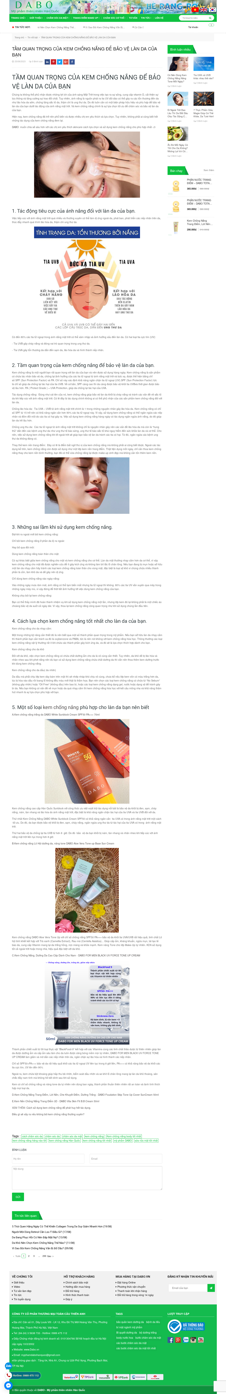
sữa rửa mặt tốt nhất (146, 1140)
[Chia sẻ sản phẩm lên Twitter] (59, 61)
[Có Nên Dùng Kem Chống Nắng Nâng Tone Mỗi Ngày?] (178, 64)
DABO (15, 127)
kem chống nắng (61, 707)
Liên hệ (159, 18)
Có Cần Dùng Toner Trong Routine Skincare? (110, 27)
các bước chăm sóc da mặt (131, 1343)
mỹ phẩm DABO (123, 1140)
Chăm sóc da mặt (57, 18)
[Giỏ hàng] (209, 27)
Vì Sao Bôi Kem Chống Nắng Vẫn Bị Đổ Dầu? (38, 1248)
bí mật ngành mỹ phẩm (129, 1327)
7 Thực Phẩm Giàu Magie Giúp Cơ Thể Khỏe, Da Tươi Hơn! (204, 113)
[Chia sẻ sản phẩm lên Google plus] (65, 61)
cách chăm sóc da (32, 1136)
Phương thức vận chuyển (131, 1286)
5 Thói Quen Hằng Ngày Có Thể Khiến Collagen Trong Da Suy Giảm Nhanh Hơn (57, 1226)
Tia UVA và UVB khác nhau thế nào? (204, 77)
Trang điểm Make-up (86, 18)
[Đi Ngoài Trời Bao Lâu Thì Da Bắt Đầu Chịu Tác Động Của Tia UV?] (178, 99)
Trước (18, 1256)
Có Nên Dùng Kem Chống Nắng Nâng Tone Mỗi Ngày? (177, 78)
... (39, 1255)
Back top (208, 1113)
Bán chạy (176, 170)
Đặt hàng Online (126, 1282)
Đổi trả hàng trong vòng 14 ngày (135, 1295)
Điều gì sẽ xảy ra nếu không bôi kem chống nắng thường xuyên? (48, 1114)
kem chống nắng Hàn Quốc (64, 1140)
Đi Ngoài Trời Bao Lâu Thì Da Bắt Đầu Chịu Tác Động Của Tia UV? (178, 113)
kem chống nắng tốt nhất (97, 1140)
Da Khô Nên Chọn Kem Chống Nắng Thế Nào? (39, 1242)
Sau (49, 1256)
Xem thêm (209, 170)
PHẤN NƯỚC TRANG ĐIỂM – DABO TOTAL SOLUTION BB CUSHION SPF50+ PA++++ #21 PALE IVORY (199, 202)
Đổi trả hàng (72, 1291)
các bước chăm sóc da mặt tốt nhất (136, 1348)
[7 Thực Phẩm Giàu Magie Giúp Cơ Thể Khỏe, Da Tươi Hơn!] (204, 99)
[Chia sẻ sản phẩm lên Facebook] (72, 61)
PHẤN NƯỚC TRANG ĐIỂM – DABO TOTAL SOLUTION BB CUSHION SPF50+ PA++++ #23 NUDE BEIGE (199, 181)
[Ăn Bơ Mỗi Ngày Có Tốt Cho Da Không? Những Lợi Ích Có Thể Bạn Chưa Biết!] (178, 134)
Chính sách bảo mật (77, 1282)
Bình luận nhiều (180, 49)
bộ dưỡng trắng (148, 1332)
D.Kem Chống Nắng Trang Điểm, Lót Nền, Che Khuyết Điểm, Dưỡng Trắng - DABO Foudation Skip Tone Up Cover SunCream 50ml (85, 1094)
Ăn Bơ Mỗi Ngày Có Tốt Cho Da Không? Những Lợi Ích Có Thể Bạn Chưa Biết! (178, 148)
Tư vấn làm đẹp (22, 1291)
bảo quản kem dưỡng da (130, 1322)
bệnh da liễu (153, 1322)
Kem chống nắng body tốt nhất (124, 1136)
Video (17, 1286)
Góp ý (69, 1299)
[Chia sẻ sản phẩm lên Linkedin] (47, 61)
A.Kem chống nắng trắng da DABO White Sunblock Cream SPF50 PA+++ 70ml (56, 714)
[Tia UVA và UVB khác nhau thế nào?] (204, 64)
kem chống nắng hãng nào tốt (29, 1140)
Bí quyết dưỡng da (126, 1332)
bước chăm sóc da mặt (148, 1337)
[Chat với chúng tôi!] (8, 1385)
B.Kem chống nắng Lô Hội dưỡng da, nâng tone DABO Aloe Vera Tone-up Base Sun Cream (63, 843)
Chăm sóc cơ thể (113, 18)
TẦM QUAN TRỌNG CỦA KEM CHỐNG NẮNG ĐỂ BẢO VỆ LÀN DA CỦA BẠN (84, 51)
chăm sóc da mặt (72, 1136)
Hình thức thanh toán (77, 1295)
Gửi (18, 1197)
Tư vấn (133, 18)
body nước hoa (124, 1337)
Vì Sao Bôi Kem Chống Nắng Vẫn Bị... (57, 27)
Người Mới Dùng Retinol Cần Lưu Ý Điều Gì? (37, 1232)
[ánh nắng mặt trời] (50, 218)
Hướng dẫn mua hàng (78, 1286)
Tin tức (145, 18)
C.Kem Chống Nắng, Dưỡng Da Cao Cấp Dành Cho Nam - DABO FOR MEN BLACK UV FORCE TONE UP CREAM (76, 955)
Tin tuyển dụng (22, 1299)
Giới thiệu (35, 18)
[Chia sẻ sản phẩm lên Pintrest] (53, 61)
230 (44, 1255)
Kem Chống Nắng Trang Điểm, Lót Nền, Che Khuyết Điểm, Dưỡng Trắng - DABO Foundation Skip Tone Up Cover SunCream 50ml (199, 222)
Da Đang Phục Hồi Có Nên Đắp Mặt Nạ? (35, 1237)
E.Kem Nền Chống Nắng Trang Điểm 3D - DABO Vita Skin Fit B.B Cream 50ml (55, 1101)
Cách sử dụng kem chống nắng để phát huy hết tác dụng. (58, 1107)
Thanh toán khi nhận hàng (132, 1291)
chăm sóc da (52, 1136)
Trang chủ (18, 18)
